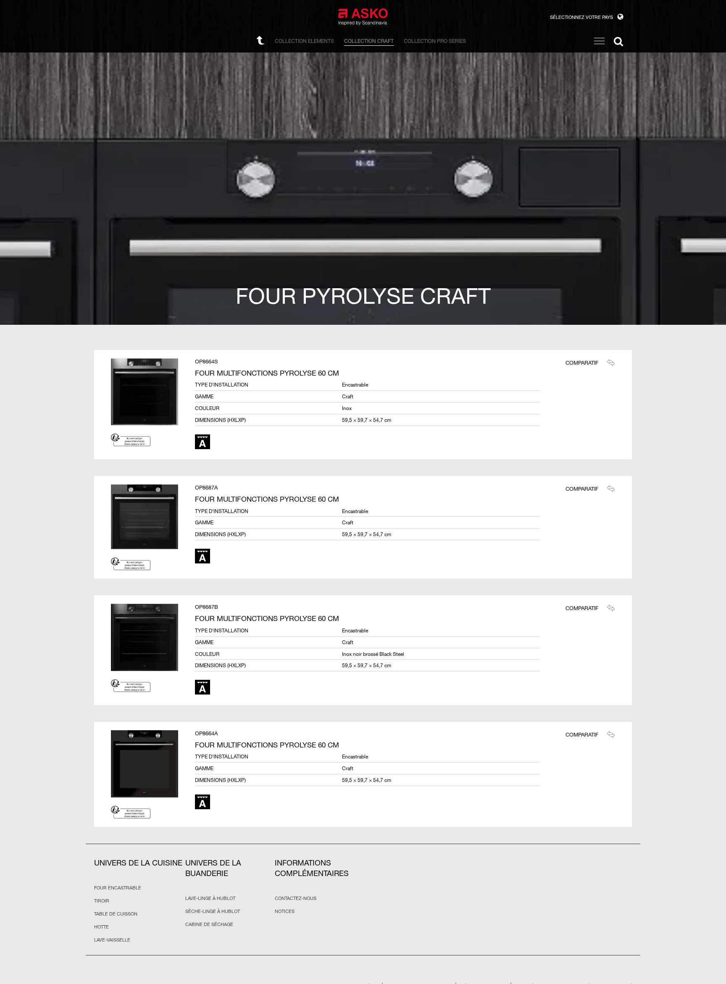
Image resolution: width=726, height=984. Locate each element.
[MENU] (599, 41)
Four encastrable (117, 888)
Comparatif (582, 362)
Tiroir (101, 901)
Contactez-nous (295, 898)
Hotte (101, 927)
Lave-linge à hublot (210, 898)
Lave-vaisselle (112, 940)
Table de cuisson (115, 914)
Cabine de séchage (209, 924)
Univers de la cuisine (138, 862)
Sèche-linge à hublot (212, 911)
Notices (285, 911)
